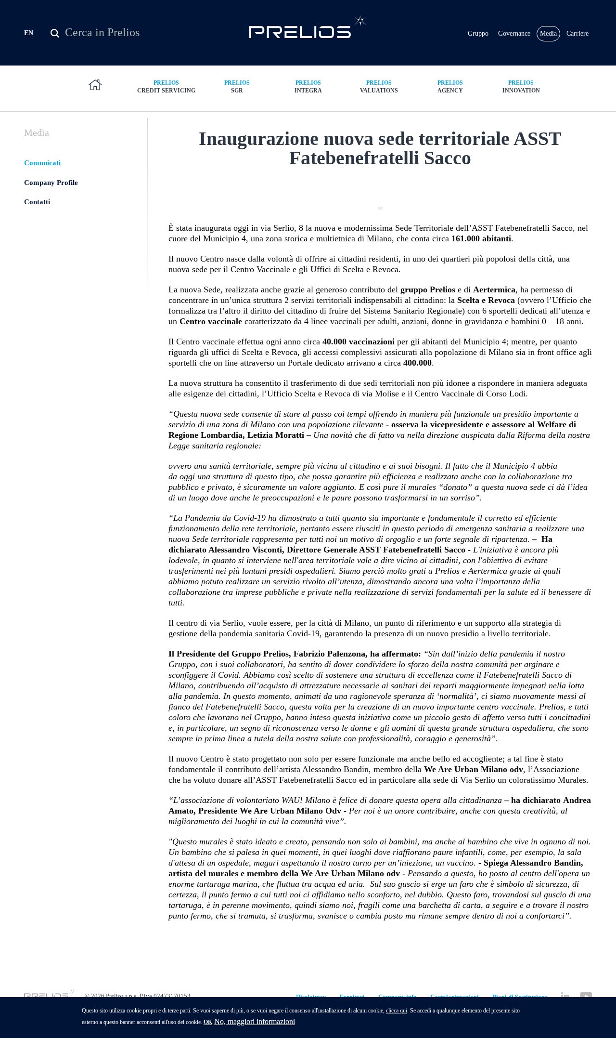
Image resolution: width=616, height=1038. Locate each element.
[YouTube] (586, 996)
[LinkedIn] (565, 996)
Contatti (37, 202)
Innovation (521, 86)
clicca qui (396, 1010)
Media (548, 33)
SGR (237, 86)
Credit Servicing (166, 86)
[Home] (308, 26)
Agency (450, 86)
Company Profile (51, 182)
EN (28, 33)
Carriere (577, 33)
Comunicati (42, 163)
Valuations (379, 86)
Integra (308, 86)
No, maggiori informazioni (254, 1021)
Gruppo (478, 33)
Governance (514, 33)
